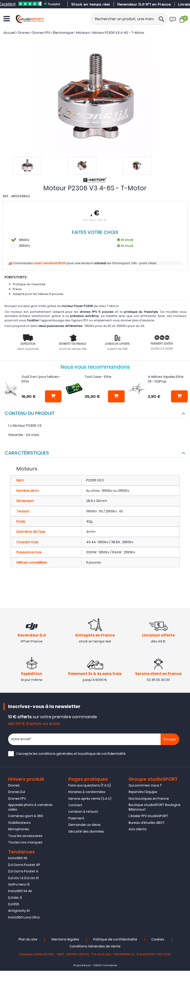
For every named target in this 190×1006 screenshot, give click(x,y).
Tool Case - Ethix (98, 376)
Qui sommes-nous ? (145, 785)
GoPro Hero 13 (19, 884)
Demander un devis (84, 824)
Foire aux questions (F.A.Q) (89, 785)
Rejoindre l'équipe (143, 792)
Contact (75, 805)
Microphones (18, 829)
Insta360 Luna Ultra (24, 917)
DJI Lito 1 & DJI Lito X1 (23, 878)
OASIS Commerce (105, 965)
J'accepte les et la (71, 753)
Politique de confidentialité (115, 939)
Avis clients (138, 829)
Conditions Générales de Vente (95, 946)
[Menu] (6, 18)
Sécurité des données (86, 831)
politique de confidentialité (104, 753)
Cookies (157, 939)
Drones (14, 785)
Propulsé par (82, 965)
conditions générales (55, 753)
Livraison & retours (83, 811)
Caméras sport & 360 (25, 816)
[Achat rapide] (53, 396)
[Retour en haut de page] (184, 699)
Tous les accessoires (25, 836)
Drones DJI (16, 792)
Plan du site (28, 939)
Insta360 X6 (17, 858)
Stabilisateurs (19, 822)
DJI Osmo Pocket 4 (23, 871)
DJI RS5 (13, 904)
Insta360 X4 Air (20, 891)
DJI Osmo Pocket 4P (24, 864)
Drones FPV (17, 798)
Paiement (76, 818)
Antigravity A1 (19, 910)
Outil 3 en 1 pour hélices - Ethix (41, 379)
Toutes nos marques (25, 842)
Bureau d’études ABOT (147, 822)
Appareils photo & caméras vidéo (30, 807)
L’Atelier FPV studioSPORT (148, 816)
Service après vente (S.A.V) (89, 798)
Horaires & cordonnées (86, 792)
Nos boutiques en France (149, 798)
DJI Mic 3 (15, 897)
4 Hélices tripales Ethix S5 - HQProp (166, 379)
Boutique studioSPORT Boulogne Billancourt (154, 807)
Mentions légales (65, 939)
